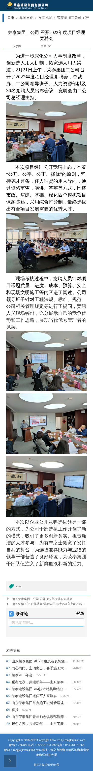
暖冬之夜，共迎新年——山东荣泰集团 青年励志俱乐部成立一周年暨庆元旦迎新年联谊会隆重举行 (40, 682)
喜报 (15, 710)
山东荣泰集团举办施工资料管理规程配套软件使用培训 (40, 703)
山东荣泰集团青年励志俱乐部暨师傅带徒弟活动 (40, 717)
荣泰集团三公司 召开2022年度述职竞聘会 (45, 599)
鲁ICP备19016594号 (46, 765)
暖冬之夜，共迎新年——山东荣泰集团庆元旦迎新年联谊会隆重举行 (40, 724)
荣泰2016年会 (22, 675)
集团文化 (27, 18)
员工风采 (46, 18)
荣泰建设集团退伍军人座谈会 (34, 696)
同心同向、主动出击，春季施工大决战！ (40, 668)
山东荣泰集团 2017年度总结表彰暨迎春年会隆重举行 (40, 661)
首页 (12, 18)
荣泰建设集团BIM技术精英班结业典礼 (40, 689)
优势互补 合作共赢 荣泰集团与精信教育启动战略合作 (53, 604)
